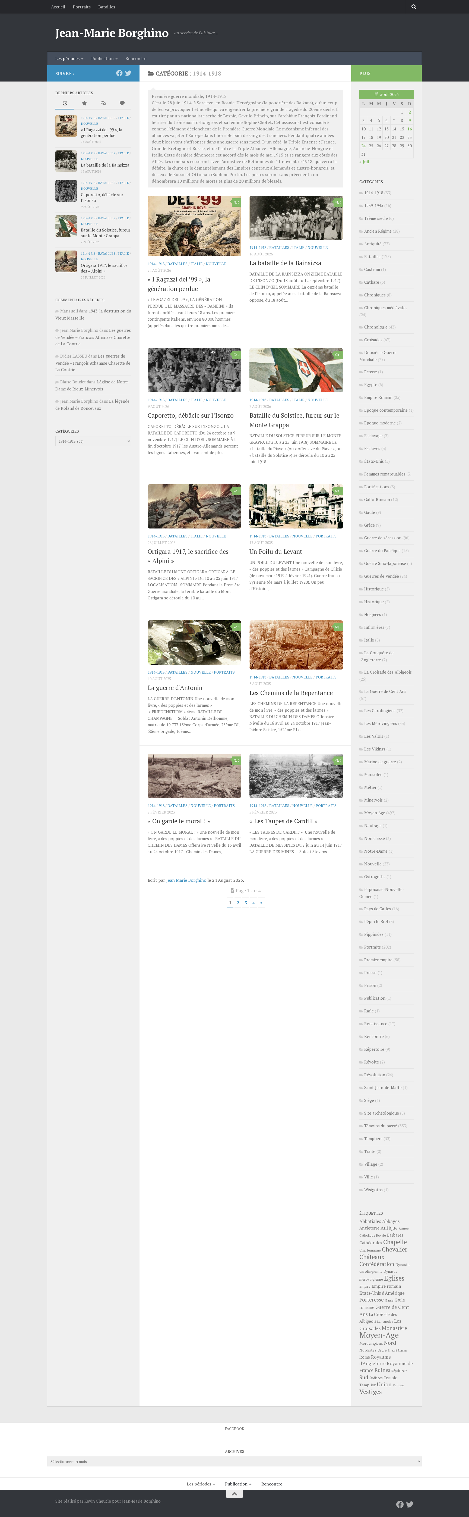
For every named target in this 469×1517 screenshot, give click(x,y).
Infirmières (374, 627)
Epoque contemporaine (386, 410)
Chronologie (376, 327)
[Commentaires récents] (102, 104)
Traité (369, 1151)
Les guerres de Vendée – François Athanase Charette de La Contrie (93, 336)
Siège (369, 1100)
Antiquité (373, 243)
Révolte (371, 1062)
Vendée (398, 1385)
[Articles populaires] (83, 104)
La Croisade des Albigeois (388, 672)
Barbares (395, 1235)
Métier (370, 787)
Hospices (372, 614)
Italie (197, 263)
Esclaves (372, 448)
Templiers (373, 1138)
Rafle (369, 1011)
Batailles (106, 7)
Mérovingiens (371, 1343)
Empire (364, 1286)
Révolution (374, 1074)
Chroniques (375, 295)
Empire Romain (378, 397)
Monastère (394, 1328)
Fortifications (376, 486)
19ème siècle (376, 218)
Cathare (371, 282)
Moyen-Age (374, 812)
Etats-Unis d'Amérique (382, 1293)
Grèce (369, 525)
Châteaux (372, 1257)
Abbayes (391, 1221)
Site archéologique (381, 1113)
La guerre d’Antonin (175, 687)
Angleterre (369, 1228)
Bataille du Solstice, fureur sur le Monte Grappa (105, 232)
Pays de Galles (377, 908)
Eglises (394, 1278)
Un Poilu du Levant (275, 551)
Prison (370, 985)
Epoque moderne (380, 423)
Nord (390, 1342)
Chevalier (394, 1249)
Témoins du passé (380, 1125)
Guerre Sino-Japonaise (385, 563)
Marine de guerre (380, 761)
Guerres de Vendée (381, 576)
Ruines (382, 1370)
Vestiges (370, 1391)
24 (363, 145)
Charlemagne (370, 1250)
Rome (364, 1357)
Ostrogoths (374, 876)
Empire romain (386, 1286)
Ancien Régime (378, 231)
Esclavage (373, 435)
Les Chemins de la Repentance (291, 693)
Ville (368, 1177)
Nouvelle (216, 263)
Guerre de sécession (382, 537)
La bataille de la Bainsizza (285, 263)
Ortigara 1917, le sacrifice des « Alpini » (104, 268)
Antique (389, 1228)
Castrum (372, 269)
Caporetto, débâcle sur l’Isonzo (191, 415)
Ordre (382, 1350)
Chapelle (395, 1242)
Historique (374, 589)
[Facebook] (119, 73)
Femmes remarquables (384, 474)
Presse (370, 972)
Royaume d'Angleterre (375, 1360)
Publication (102, 58)
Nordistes (367, 1350)
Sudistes (376, 1377)
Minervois (373, 800)
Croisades (373, 339)
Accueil (58, 7)
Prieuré (392, 1350)
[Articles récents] (64, 104)
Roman (402, 1350)
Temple (390, 1377)
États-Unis (374, 461)
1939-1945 (373, 205)
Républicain (399, 1371)
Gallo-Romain (377, 499)
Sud (363, 1377)
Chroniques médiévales (385, 307)
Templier (367, 1384)
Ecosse (370, 371)
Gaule (369, 512)
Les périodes (67, 58)
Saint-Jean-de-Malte (383, 1087)
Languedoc (385, 1321)
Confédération (376, 1264)
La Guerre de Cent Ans (385, 691)
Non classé (374, 838)
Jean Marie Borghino (186, 880)
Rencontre (135, 58)
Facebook (234, 1428)
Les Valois (373, 736)
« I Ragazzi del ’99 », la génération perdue (101, 132)
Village (370, 1164)
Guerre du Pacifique (382, 550)
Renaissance (375, 1023)
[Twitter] (128, 73)
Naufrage (373, 825)
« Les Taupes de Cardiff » (283, 821)
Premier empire (378, 959)
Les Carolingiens (379, 710)
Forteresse (371, 1299)
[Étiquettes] (121, 104)
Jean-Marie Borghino (112, 32)
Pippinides (374, 934)
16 (409, 129)
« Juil (364, 161)
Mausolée (373, 774)
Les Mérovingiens (380, 723)
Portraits (82, 7)
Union (384, 1384)
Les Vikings (374, 749)
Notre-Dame (376, 851)
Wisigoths (373, 1189)
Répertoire (374, 1049)
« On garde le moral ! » (179, 821)
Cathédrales (370, 1243)
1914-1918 (156, 263)
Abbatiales (370, 1221)
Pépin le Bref (376, 921)
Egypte (370, 384)
